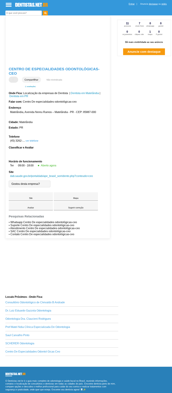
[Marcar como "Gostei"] (11, 79)
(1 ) (30, 86)
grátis (164, 4)
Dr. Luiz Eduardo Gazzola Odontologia (28, 310)
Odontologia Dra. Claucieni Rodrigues (28, 318)
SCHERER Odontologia (19, 343)
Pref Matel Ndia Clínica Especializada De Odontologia (37, 327)
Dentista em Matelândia (85, 93)
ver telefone (32, 140)
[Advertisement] (56, 41)
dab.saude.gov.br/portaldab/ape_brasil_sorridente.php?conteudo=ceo (51, 176)
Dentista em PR (18, 96)
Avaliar (31, 208)
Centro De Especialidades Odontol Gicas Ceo (32, 351)
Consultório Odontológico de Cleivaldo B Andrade (35, 302)
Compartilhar (31, 79)
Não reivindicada (54, 80)
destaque (153, 4)
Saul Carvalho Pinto (17, 335)
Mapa (75, 198)
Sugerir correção (75, 208)
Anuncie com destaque (144, 51)
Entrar (132, 4)
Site (31, 198)
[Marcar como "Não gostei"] (15, 79)
